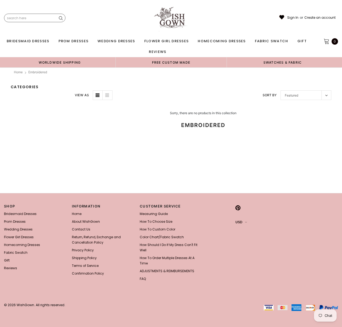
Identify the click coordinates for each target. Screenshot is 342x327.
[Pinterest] (237, 208)
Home (18, 72)
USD (238, 222)
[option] (59, 62)
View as (82, 95)
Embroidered (37, 72)
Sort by (270, 95)
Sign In (292, 18)
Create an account (320, 18)
